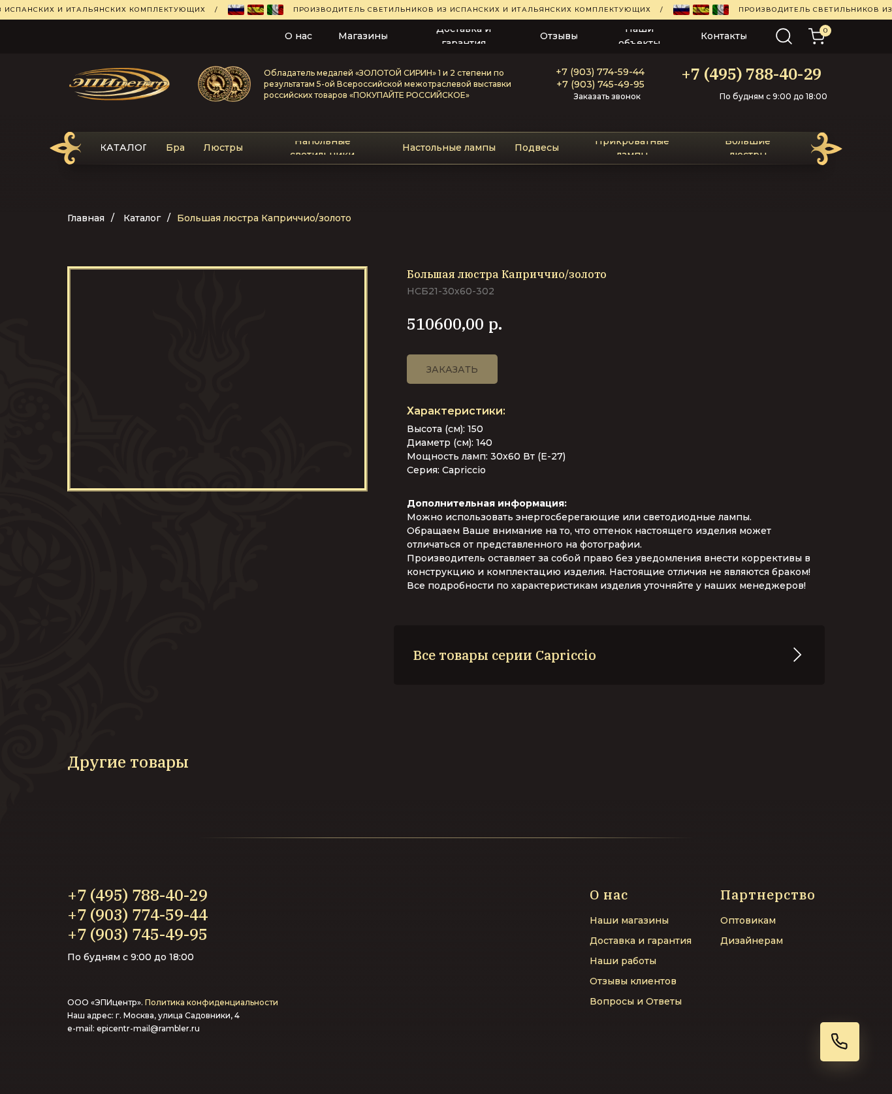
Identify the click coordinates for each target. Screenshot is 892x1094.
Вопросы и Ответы (636, 1001)
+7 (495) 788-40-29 (751, 73)
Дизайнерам (751, 940)
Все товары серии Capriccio (504, 655)
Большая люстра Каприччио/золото (264, 218)
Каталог (142, 218)
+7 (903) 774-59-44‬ (600, 72)
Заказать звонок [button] (607, 96)
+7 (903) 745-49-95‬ (600, 84)
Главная (85, 218)
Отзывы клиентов (633, 981)
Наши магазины (629, 920)
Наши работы (623, 961)
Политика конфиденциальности (211, 1002)
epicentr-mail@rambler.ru (148, 1028)
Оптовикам (748, 920)
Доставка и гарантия (641, 940)
